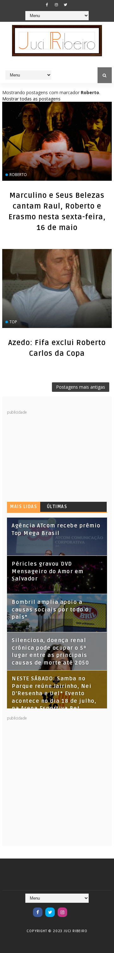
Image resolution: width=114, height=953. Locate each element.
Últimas (57, 506)
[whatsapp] (74, 909)
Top (13, 322)
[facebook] (47, 5)
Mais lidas (23, 506)
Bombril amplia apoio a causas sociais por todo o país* (50, 609)
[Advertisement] (54, 454)
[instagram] (56, 5)
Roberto (18, 174)
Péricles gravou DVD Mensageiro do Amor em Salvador (48, 571)
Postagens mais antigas (80, 387)
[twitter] (65, 5)
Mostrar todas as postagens (31, 99)
